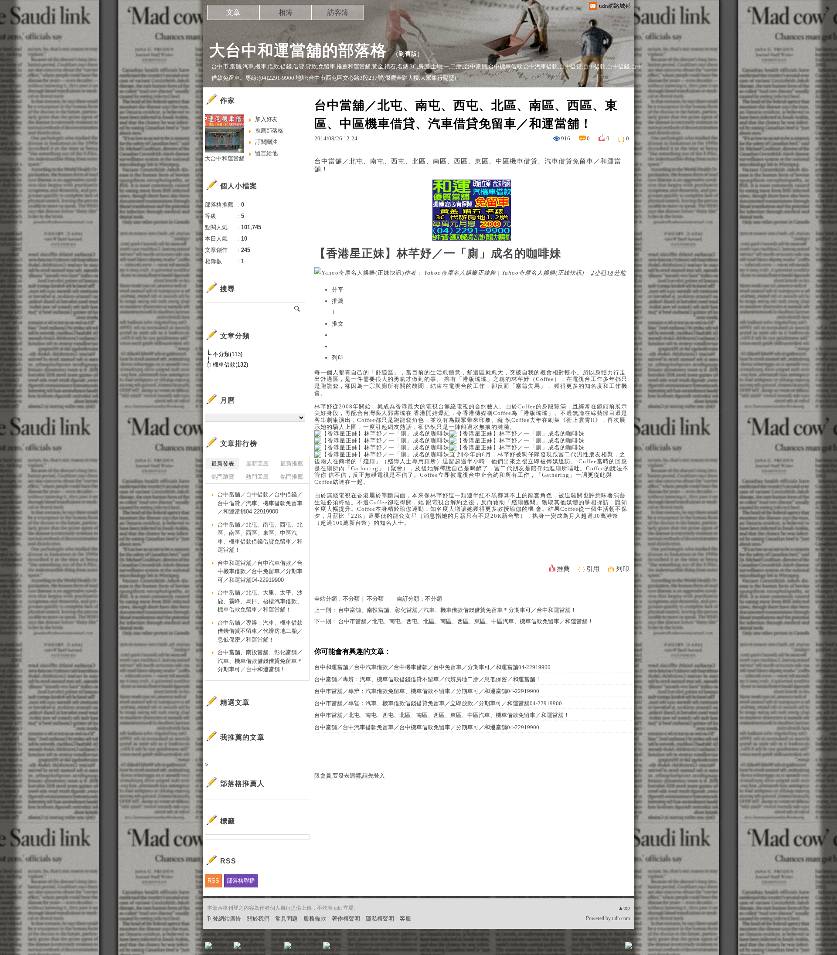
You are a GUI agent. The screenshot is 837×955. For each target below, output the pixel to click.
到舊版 (408, 54)
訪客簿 (337, 12)
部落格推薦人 (242, 783)
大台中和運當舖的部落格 (298, 50)
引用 (592, 568)
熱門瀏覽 (222, 476)
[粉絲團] (208, 945)
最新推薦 (291, 463)
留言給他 (266, 153)
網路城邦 (611, 948)
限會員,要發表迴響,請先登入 (349, 775)
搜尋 (297, 308)
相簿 (286, 12)
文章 (233, 12)
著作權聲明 (346, 918)
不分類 (351, 598)
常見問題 (286, 918)
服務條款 (314, 918)
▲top (624, 908)
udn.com (621, 918)
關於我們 (258, 918)
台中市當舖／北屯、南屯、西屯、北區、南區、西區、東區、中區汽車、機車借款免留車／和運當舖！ (465, 621)
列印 (622, 568)
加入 (589, 948)
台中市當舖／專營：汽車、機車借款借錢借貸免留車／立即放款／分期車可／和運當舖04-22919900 (438, 703)
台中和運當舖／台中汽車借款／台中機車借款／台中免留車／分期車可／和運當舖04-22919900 (432, 667)
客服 (405, 918)
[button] (338, 357)
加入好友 (266, 119)
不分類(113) (227, 354)
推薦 (563, 568)
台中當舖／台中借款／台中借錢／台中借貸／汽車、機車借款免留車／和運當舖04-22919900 (260, 503)
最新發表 (222, 463)
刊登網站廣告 (224, 918)
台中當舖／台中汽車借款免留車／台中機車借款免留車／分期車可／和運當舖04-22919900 (426, 727)
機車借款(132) (230, 364)
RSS (213, 880)
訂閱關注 (266, 142)
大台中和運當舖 (225, 158)
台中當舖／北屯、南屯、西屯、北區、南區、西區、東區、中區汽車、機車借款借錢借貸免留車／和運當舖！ (260, 537)
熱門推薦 (291, 476)
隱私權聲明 (380, 918)
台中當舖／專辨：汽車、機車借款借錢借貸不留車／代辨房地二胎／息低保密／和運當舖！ (427, 679)
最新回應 (257, 463)
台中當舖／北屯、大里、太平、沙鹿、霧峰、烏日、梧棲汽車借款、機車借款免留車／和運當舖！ (260, 601)
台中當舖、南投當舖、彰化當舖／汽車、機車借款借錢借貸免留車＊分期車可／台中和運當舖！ (457, 610)
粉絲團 (222, 948)
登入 (573, 948)
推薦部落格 (269, 130)
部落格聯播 (241, 880)
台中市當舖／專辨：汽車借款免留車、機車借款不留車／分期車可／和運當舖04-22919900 (426, 691)
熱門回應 (257, 476)
